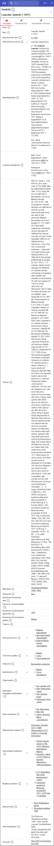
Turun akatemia (43, 658)
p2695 (47, 355)
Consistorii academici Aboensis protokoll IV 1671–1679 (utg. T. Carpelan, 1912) (43, 790)
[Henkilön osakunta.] (13, 664)
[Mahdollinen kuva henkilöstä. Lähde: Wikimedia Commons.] (9, 27)
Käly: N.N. (40, 712)
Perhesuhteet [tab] (21, 24)
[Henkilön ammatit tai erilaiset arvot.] (19, 638)
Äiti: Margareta (42, 709)
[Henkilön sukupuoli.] (13, 594)
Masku (34, 619)
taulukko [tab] (7, 24)
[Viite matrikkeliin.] (19, 827)
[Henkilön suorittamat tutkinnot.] (12, 624)
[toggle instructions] (13, 9)
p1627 (42, 51)
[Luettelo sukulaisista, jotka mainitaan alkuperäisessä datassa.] (22, 165)
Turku (38, 656)
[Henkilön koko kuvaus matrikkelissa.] (17, 98)
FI (44, 3)
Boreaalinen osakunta (40, 664)
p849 (43, 160)
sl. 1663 (34, 38)
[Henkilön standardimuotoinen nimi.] (8, 32)
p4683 (39, 173)
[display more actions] (52, 3)
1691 (33, 613)
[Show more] (27, 42)
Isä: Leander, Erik (43, 686)
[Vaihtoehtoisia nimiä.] (22, 42)
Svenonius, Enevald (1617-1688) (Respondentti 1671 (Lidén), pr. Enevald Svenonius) (39, 730)
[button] (27, 12)
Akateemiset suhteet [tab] (41, 24)
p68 (40, 56)
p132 (42, 106)
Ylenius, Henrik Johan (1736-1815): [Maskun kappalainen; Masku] (42, 746)
